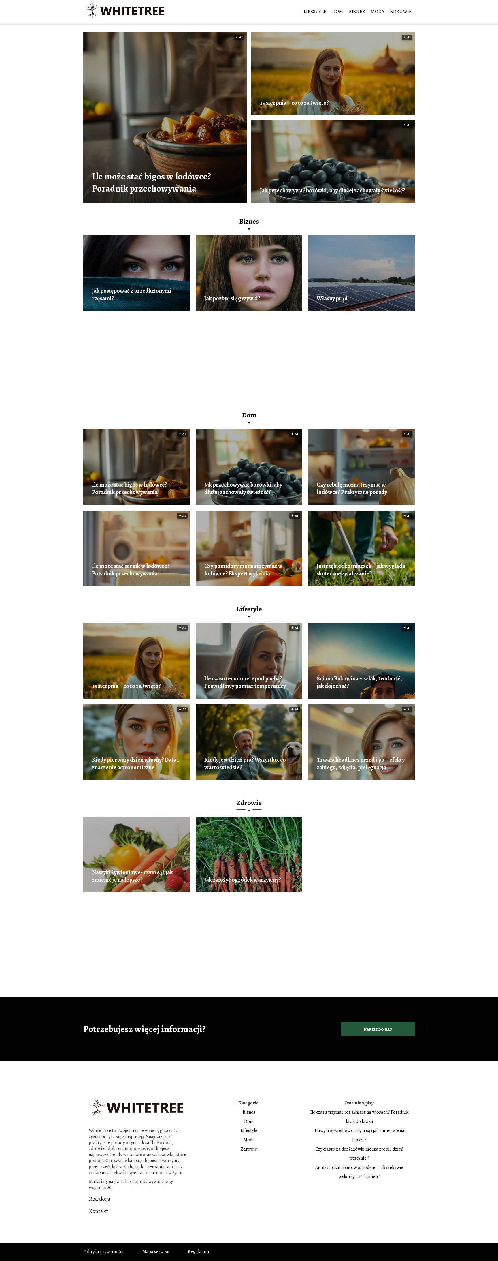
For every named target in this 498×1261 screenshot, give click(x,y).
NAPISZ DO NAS (378, 1029)
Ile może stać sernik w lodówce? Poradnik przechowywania (130, 569)
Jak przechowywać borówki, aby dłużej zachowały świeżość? (332, 190)
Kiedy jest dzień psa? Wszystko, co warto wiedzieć (245, 763)
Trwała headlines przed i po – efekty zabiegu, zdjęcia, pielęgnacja (361, 763)
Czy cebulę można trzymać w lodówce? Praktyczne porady (352, 488)
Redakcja (99, 1199)
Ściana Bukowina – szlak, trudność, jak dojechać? (359, 682)
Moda (377, 11)
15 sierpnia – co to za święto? (294, 103)
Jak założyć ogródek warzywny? (242, 880)
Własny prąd (332, 298)
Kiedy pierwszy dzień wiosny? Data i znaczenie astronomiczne (135, 763)
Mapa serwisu (155, 1252)
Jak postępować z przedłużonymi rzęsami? (131, 294)
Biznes (357, 11)
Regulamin (198, 1252)
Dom (337, 11)
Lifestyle (315, 11)
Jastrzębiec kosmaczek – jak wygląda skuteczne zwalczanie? (361, 569)
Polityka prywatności (103, 1252)
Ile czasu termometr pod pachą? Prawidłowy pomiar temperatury (245, 682)
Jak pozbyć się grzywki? (232, 298)
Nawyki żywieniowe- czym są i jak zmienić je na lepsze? (132, 876)
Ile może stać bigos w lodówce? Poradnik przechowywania (151, 182)
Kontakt (98, 1211)
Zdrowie (401, 11)
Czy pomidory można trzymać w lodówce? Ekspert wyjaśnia (243, 569)
